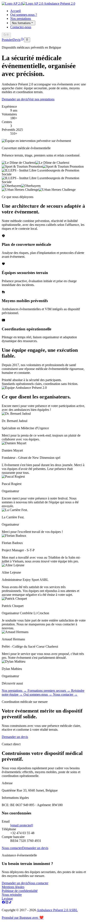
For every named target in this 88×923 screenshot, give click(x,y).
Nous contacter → (65, 694)
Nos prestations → (15, 690)
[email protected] (21, 825)
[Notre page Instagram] (7, 903)
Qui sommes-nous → (38, 694)
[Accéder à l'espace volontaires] (22, 40)
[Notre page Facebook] (3, 903)
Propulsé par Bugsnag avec (23, 917)
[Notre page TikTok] (10, 903)
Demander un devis (15, 737)
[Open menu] (27, 39)
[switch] (6, 35)
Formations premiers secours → (49, 690)
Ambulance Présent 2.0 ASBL (57, 910)
